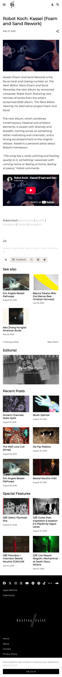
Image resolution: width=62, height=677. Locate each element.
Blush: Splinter (41, 415)
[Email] (38, 260)
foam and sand (31, 248)
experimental (18, 248)
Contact (7, 649)
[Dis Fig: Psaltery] (46, 435)
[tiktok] (44, 583)
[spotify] (38, 583)
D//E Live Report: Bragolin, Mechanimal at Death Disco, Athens (45, 560)
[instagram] (15, 583)
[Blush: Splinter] (46, 404)
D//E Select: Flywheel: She (15, 519)
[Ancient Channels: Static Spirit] (16, 404)
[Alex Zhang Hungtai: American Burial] (16, 316)
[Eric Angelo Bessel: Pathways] (16, 282)
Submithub (8, 595)
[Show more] (44, 260)
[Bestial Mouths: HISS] (46, 467)
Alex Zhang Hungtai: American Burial (14, 329)
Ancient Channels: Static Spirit (13, 416)
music (43, 248)
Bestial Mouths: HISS (45, 478)
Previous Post (12, 342)
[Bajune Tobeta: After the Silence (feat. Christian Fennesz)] (46, 282)
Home (6, 638)
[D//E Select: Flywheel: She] (16, 506)
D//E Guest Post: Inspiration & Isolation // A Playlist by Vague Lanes (45, 522)
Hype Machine (10, 590)
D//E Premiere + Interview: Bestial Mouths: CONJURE (13, 558)
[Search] (58, 4)
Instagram (35, 224)
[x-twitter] (10, 583)
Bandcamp (26, 220)
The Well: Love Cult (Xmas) (14, 448)
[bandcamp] (33, 583)
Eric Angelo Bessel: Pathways (14, 295)
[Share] (57, 31)
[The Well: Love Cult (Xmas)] (16, 435)
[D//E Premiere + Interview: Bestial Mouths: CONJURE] (16, 544)
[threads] (21, 583)
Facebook (9, 224)
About (6, 643)
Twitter (22, 224)
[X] (31, 260)
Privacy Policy (10, 654)
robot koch (52, 248)
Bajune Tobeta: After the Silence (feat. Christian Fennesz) (44, 296)
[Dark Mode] (52, 4)
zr (3, 252)
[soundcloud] (57, 583)
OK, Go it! (31, 671)
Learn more (9, 665)
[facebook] (4, 583)
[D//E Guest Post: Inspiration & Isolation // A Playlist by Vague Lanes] (46, 506)
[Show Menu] (4, 4)
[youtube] (27, 583)
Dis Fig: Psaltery (42, 446)
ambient (6, 248)
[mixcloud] (50, 583)
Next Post (52, 342)
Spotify (39, 220)
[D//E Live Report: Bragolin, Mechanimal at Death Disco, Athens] (46, 544)
